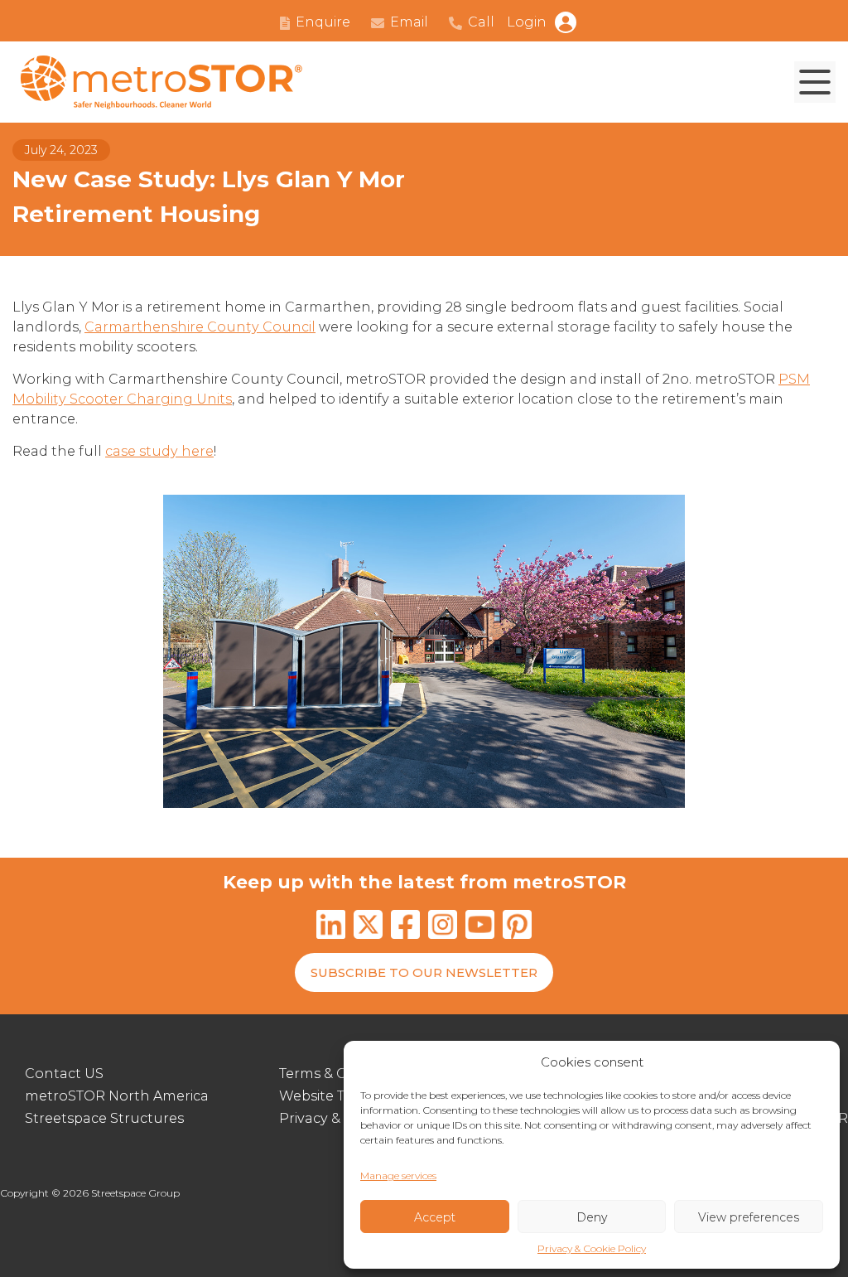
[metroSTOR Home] (161, 82)
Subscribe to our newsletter (424, 972)
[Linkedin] (330, 927)
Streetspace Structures (104, 1118)
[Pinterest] (517, 927)
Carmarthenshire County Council (200, 327)
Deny (591, 1217)
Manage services (398, 1175)
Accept (434, 1217)
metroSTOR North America (117, 1096)
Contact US (64, 1073)
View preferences (748, 1217)
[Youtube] (479, 927)
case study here (159, 451)
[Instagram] (442, 927)
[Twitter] (368, 927)
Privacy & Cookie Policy (591, 1248)
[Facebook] (405, 927)
